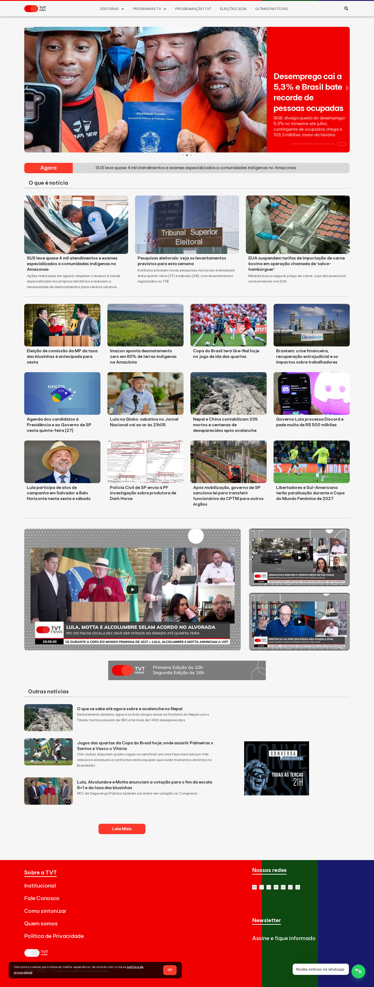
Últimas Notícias (271, 9)
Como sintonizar (45, 911)
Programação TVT (193, 9)
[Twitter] (276, 887)
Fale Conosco (42, 898)
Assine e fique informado (284, 938)
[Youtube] (254, 887)
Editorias (110, 9)
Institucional (40, 886)
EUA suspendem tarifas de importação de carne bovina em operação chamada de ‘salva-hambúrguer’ (296, 264)
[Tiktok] (290, 887)
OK (170, 969)
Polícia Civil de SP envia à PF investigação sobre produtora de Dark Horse (143, 493)
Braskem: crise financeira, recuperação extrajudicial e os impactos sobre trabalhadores (307, 356)
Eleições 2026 (233, 9)
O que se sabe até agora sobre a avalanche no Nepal (129, 709)
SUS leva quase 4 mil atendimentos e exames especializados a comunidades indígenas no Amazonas (72, 264)
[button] (346, 8)
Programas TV (147, 9)
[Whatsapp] (261, 887)
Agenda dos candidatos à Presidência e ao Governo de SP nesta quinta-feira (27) (59, 425)
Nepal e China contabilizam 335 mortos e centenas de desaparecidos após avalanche (225, 425)
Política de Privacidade (54, 936)
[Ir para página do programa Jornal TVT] (187, 679)
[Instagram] (268, 887)
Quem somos (41, 923)
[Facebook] (283, 887)
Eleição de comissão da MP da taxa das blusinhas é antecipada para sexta (62, 356)
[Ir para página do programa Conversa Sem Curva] (276, 794)
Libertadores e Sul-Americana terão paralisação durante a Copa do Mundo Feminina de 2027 (310, 493)
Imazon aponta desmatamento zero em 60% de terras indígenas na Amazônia (143, 356)
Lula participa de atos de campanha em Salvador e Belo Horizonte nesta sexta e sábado (59, 493)
